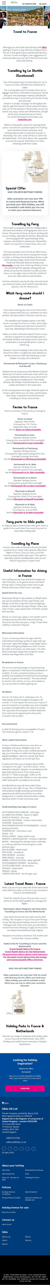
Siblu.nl (5, 1244)
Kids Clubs (6, 1170)
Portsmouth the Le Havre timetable (28, 485)
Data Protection (31, 1192)
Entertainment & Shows (34, 1170)
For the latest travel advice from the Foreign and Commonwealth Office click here (25, 958)
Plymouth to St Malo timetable (28, 512)
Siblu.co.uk (6, 1237)
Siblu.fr (4, 1240)
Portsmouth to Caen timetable (28, 443)
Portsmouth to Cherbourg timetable (28, 459)
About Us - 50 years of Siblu (10, 1178)
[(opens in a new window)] (4, 1148)
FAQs (27, 1174)
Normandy (7, 265)
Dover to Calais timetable (28, 429)
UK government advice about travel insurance (25, 954)
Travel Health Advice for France (25, 949)
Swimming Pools (8, 1174)
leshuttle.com (25, 119)
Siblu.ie (28, 1237)
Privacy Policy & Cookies (11, 1198)
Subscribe (25, 1088)
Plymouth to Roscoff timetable (28, 499)
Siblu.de (28, 1240)
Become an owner (9, 1212)
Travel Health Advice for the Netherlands (25, 951)
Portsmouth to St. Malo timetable (28, 472)
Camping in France (32, 1177)
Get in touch (6, 1224)
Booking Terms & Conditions (8, 1193)
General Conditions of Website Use (33, 1199)
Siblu (44, 47)
